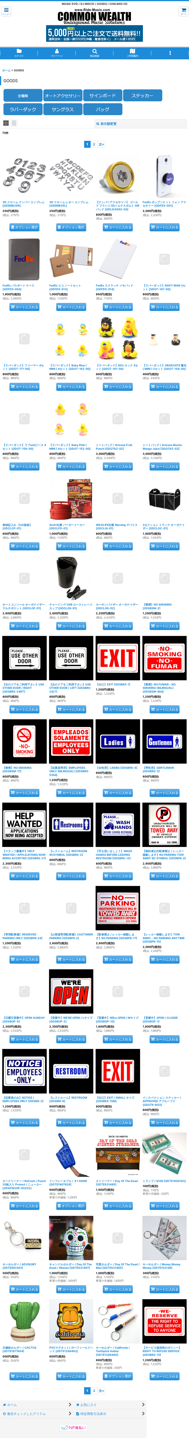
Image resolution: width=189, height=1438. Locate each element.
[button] (6, 11)
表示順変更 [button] (108, 124)
